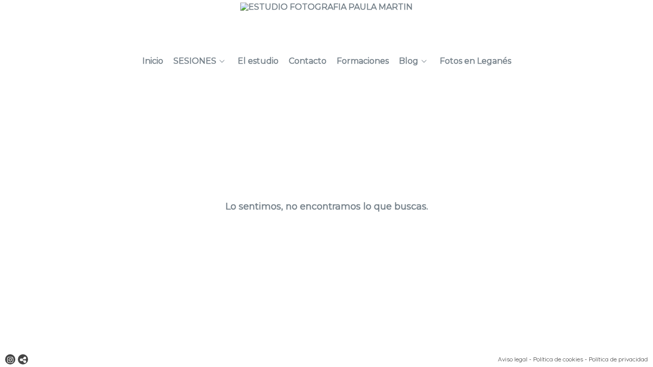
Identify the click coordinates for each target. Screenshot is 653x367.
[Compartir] (23, 359)
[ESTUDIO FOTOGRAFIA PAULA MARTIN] (326, 24)
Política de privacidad (618, 359)
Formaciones (363, 61)
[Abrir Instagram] (10, 359)
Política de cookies (558, 359)
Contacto (307, 61)
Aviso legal (513, 359)
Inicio (152, 61)
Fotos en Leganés (475, 61)
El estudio (258, 61)
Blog (408, 61)
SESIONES (194, 61)
